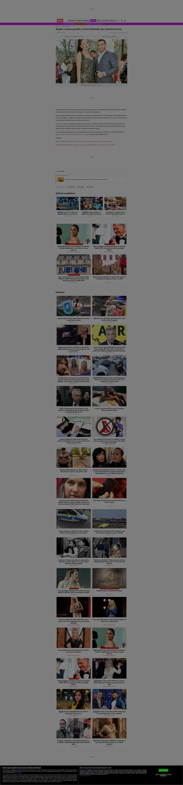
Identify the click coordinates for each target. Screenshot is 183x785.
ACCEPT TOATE (163, 770)
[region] (91, 775)
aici (37, 779)
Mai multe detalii (18, 772)
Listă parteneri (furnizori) (85, 775)
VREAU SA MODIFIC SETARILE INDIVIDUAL (163, 775)
